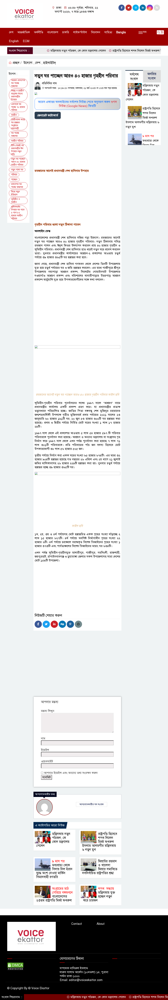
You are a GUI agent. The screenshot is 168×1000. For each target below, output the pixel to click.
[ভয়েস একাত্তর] (25, 14)
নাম (43, 738)
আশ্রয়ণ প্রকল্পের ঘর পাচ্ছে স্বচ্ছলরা (18, 83)
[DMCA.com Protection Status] (15, 966)
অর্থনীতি (38, 32)
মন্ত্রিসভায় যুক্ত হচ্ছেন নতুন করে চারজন (98, 894)
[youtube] (150, 8)
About (101, 924)
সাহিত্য (108, 32)
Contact (76, 924)
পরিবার (14, 174)
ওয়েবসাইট (47, 761)
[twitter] (129, 8)
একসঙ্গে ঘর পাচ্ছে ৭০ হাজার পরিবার (18, 107)
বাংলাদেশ (52, 32)
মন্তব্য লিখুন (47, 711)
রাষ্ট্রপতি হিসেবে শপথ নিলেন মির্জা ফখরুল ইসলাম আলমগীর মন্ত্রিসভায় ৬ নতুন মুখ (99, 842)
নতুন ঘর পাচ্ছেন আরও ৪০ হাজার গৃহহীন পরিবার (18, 161)
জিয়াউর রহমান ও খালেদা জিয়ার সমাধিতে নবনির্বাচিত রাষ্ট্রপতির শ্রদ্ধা (99, 867)
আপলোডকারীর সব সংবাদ (91, 804)
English (14, 41)
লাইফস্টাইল (80, 32)
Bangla (121, 32)
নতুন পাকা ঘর (17, 169)
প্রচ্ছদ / (16, 63)
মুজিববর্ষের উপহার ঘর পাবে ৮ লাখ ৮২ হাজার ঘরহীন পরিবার (17, 212)
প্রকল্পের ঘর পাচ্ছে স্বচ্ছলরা (17, 185)
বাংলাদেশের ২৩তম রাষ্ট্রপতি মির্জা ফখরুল (54, 894)
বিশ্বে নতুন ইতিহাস (15, 193)
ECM (26, 41)
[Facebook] (38, 624)
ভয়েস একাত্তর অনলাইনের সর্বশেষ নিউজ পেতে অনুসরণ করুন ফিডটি (77, 104)
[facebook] (121, 8)
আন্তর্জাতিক (23, 32)
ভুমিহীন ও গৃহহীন (15, 201)
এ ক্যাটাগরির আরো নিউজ (49, 825)
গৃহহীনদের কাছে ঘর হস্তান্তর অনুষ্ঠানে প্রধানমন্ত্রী (18, 124)
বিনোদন (95, 32)
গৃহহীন (14, 115)
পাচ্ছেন (14, 179)
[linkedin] (143, 8)
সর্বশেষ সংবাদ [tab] (134, 76)
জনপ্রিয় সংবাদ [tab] (151, 76)
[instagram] (136, 8)
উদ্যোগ (27, 63)
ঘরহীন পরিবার (17, 140)
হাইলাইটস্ (49, 63)
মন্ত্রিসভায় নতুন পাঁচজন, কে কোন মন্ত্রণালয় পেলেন (65, 50)
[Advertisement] (77, 144)
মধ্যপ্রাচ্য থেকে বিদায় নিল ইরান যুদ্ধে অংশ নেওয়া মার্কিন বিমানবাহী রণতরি (54, 869)
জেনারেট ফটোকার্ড (47, 115)
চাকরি (65, 32)
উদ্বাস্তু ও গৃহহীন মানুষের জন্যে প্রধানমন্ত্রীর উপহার (17, 95)
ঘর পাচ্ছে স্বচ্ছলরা (15, 134)
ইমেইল (45, 750)
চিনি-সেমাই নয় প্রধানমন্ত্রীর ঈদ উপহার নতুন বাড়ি (17, 150)
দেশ (11, 32)
